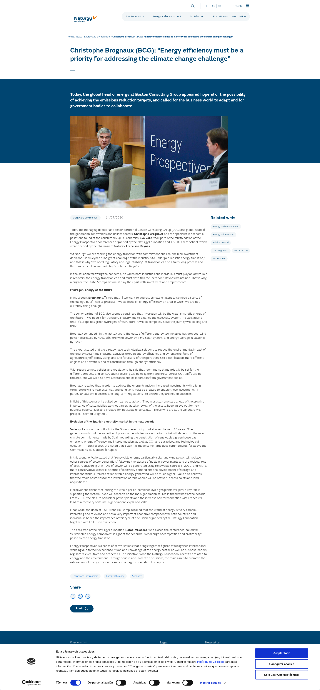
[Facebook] (73, 596)
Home (71, 36)
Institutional (219, 258)
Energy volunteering (223, 234)
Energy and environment (167, 16)
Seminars (137, 576)
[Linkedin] (88, 596)
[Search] (193, 5)
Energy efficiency (115, 576)
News (79, 36)
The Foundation (135, 16)
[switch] (121, 683)
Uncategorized (220, 250)
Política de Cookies (210, 661)
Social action (197, 16)
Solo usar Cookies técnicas (281, 674)
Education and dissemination (229, 16)
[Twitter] (80, 596)
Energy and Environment (85, 576)
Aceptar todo (281, 653)
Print (79, 608)
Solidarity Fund (221, 242)
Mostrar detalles (210, 682)
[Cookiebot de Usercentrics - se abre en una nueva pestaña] (31, 683)
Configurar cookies (281, 664)
